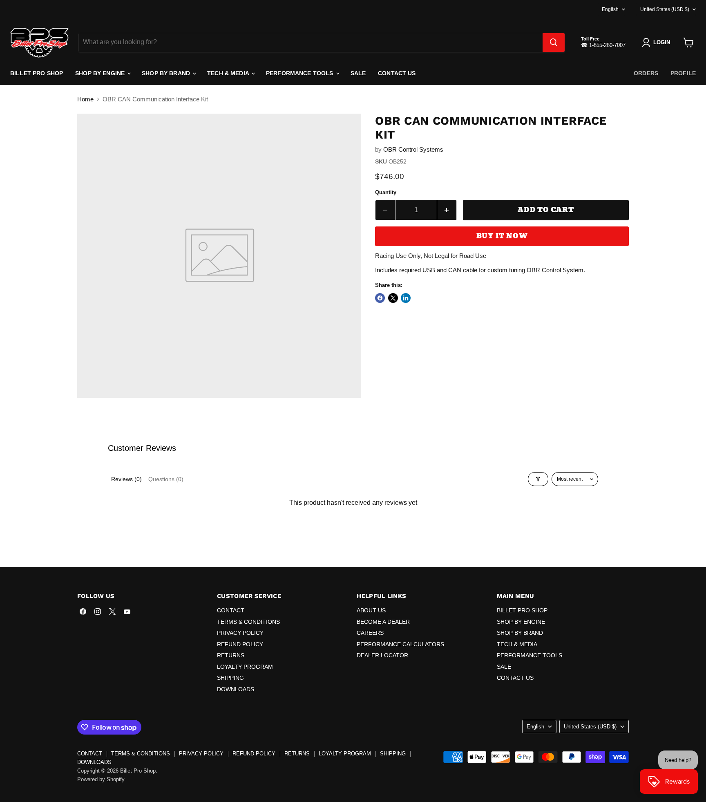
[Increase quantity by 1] (447, 210)
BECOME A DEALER (383, 621)
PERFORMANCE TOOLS (300, 73)
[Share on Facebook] (380, 298)
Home (85, 99)
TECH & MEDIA (228, 73)
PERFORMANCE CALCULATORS (400, 644)
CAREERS (370, 633)
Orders (646, 73)
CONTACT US (397, 73)
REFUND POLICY (240, 644)
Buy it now (502, 236)
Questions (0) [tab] (165, 479)
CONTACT (230, 610)
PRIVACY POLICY (240, 633)
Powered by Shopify (101, 779)
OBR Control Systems (413, 149)
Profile (683, 73)
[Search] (554, 42)
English (610, 9)
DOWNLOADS (235, 689)
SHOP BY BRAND (167, 73)
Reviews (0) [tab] (126, 479)
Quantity (385, 192)
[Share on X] (393, 298)
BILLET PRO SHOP (36, 73)
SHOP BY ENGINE (100, 73)
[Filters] (538, 479)
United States (664, 9)
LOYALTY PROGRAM (245, 666)
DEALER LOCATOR (382, 655)
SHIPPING (230, 677)
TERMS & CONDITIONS (248, 621)
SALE (358, 73)
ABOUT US (371, 610)
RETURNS (230, 655)
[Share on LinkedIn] (406, 298)
